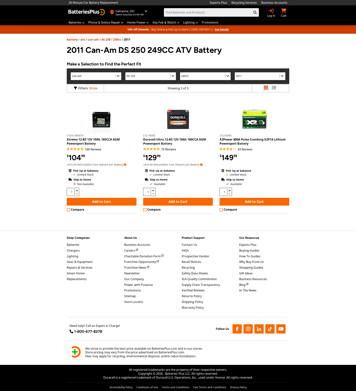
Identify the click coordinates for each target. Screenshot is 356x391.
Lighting (72, 256)
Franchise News (135, 267)
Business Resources (253, 279)
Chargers (73, 250)
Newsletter (132, 273)
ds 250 (106, 39)
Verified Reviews (193, 290)
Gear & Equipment (80, 262)
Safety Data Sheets (195, 273)
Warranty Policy (193, 308)
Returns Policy (192, 296)
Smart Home (76, 273)
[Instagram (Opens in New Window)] (248, 329)
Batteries (73, 245)
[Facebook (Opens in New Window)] (237, 329)
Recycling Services (244, 3)
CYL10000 (149, 135)
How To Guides (250, 256)
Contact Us (189, 245)
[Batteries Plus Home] (87, 12)
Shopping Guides (251, 267)
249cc (117, 39)
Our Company (134, 279)
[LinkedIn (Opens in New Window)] (259, 329)
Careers (130, 250)
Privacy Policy (238, 387)
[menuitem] (76, 22)
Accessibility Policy (121, 387)
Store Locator (133, 302)
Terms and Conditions (175, 387)
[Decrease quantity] (77, 193)
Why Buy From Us (251, 262)
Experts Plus (218, 3)
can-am (93, 39)
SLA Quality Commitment (199, 279)
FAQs (185, 250)
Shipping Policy (192, 302)
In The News (247, 290)
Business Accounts (274, 3)
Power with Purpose (138, 285)
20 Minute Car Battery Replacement (93, 3)
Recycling (188, 267)
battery (72, 39)
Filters (83, 88)
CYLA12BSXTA (75, 135)
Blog (242, 285)
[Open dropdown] (125, 164)
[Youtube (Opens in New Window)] (281, 329)
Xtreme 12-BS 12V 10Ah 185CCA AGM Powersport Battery (93, 141)
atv (82, 39)
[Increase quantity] (77, 190)
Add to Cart (101, 201)
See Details (222, 29)
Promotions (132, 290)
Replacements (77, 279)
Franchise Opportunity (140, 262)
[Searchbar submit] (255, 12)
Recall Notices (191, 262)
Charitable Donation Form (142, 256)
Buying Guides (249, 250)
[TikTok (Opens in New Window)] (270, 329)
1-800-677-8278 (88, 331)
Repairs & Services (80, 267)
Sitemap (130, 296)
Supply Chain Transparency (201, 285)
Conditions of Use (147, 387)
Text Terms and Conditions (209, 387)
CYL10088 (225, 135)
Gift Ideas (246, 273)
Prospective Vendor (195, 256)
